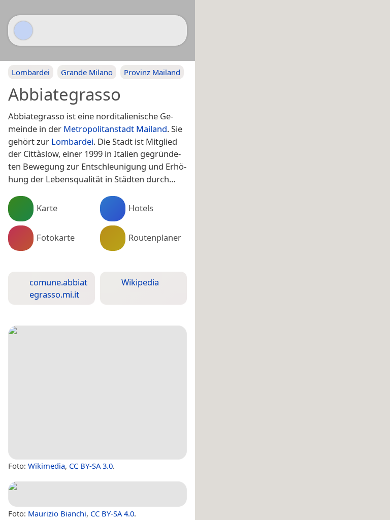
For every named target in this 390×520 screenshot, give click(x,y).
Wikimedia (46, 466)
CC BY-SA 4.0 (112, 513)
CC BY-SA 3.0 (91, 466)
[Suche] (174, 30)
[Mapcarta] (23, 30)
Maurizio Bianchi (57, 513)
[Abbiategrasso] (97, 393)
